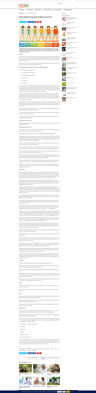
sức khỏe (29, 350)
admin (22, 19)
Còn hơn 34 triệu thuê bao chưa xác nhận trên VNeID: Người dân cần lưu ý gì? (71, 18)
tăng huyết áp (34, 350)
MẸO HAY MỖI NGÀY (57, 9)
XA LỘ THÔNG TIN (29, 9)
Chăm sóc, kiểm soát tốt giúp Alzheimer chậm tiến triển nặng (25, 387)
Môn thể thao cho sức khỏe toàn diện (52, 387)
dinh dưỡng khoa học (23, 350)
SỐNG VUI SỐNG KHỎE (67, 9)
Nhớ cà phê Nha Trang (70, 77)
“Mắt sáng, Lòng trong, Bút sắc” (71, 97)
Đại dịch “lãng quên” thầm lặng (39, 386)
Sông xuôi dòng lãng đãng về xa (25, 374)
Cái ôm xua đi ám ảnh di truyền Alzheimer (53, 374)
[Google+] (38, 22)
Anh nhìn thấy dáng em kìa (32, 357)
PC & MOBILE (21, 9)
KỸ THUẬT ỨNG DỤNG (47, 9)
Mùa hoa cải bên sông (70, 82)
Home (27, 13)
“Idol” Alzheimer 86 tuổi (38, 373)
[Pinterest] (40, 22)
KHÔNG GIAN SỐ (38, 9)
